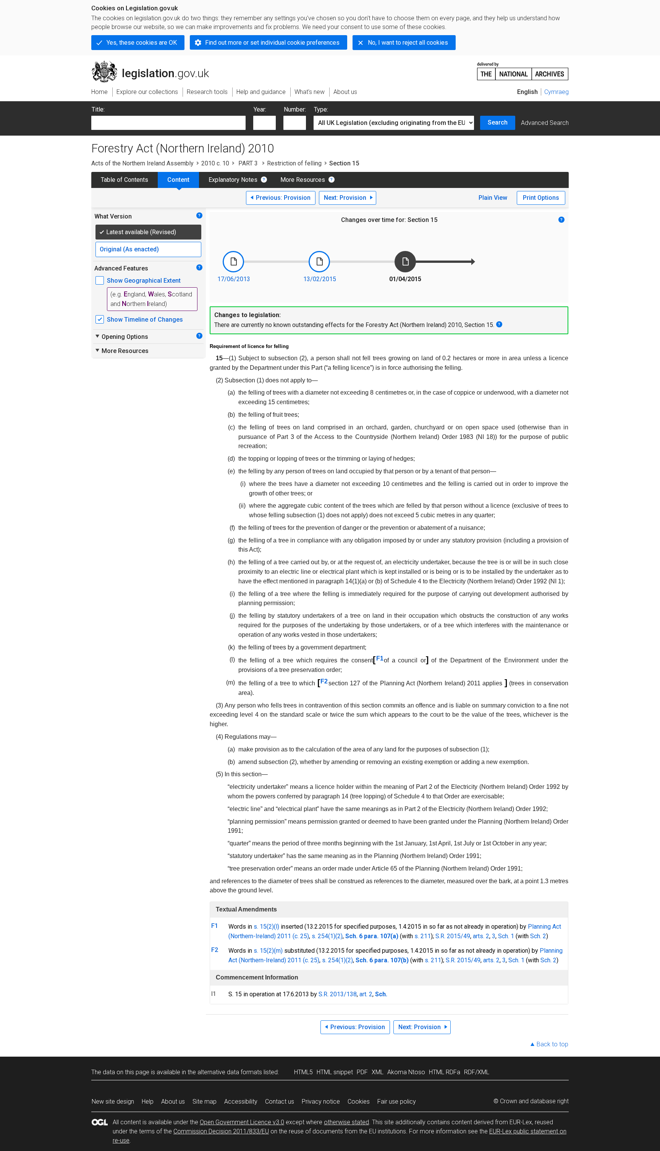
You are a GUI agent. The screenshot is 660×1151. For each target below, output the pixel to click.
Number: (295, 109)
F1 (379, 658)
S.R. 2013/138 (338, 994)
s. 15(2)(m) (268, 950)
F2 (324, 681)
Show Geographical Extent (144, 280)
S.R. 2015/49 (452, 936)
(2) (339, 936)
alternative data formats (229, 1072)
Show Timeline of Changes (145, 319)
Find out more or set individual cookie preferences (272, 42)
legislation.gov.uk (154, 63)
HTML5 (303, 1072)
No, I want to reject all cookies (408, 42)
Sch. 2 (538, 936)
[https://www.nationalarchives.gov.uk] (523, 68)
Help (148, 1101)
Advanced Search (545, 122)
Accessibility (240, 1101)
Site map (204, 1101)
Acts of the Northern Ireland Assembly (142, 163)
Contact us (279, 1101)
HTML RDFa (444, 1072)
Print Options (541, 197)
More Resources (302, 179)
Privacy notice (321, 1101)
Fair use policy (396, 1101)
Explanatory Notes (233, 179)
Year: (260, 109)
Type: (321, 109)
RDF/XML (476, 1072)
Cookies (359, 1101)
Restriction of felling (294, 163)
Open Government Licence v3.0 (242, 1122)
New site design (113, 1101)
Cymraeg (556, 92)
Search (498, 122)
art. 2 (365, 994)
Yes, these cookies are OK (142, 42)
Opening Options (121, 336)
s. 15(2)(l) (266, 926)
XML (377, 1072)
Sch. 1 (506, 936)
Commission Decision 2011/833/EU (221, 1131)
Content (178, 179)
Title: (98, 109)
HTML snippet (335, 1072)
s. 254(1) (323, 936)
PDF (362, 1072)
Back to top (552, 1044)
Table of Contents (124, 179)
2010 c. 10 (215, 163)
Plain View (493, 197)
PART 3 (248, 163)
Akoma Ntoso (406, 1072)
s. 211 (422, 936)
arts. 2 (481, 936)
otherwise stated (346, 1122)
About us (173, 1101)
